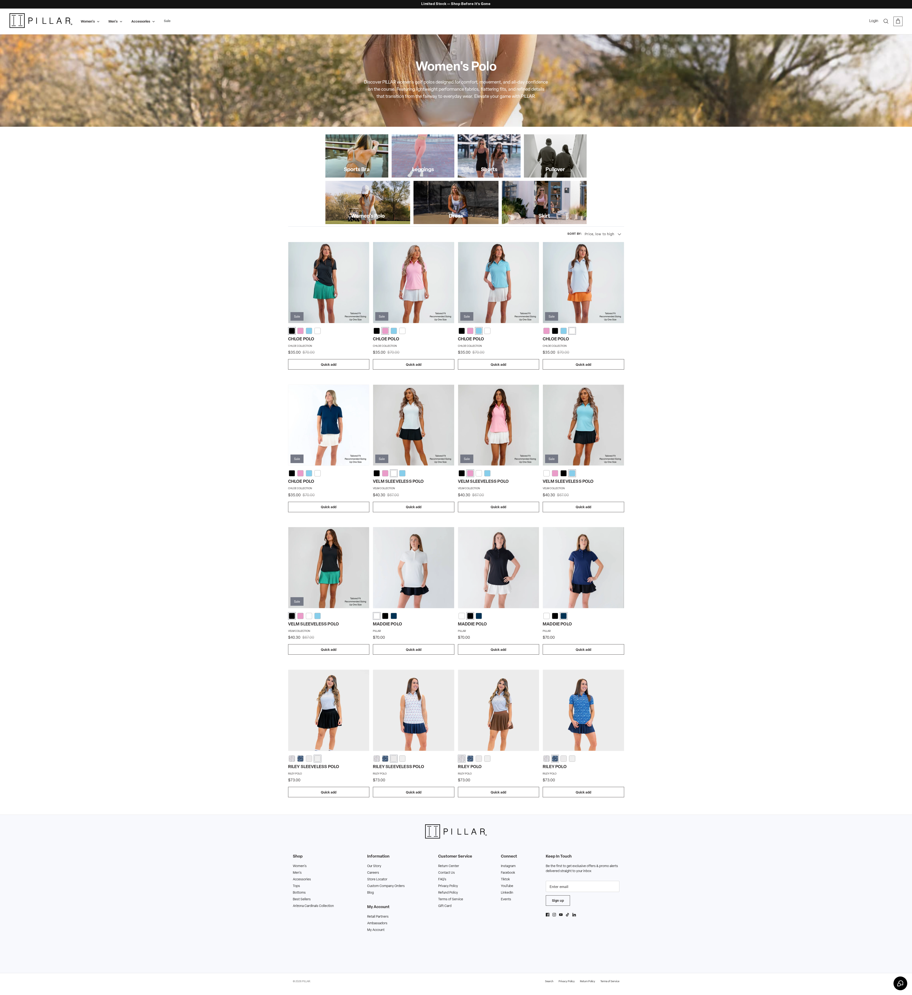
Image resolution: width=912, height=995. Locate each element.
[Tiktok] (567, 914)
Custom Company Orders (386, 886)
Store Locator (377, 879)
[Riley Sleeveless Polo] (329, 710)
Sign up (558, 901)
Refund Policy (448, 893)
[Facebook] (547, 914)
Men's (113, 21)
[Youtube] (561, 914)
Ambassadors (377, 923)
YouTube (507, 886)
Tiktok (505, 879)
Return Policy (587, 981)
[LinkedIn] (574, 914)
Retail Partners (378, 917)
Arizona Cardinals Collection (313, 906)
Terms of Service (450, 899)
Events (506, 899)
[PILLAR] (41, 21)
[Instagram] (554, 914)
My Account (376, 930)
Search (549, 981)
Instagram (508, 866)
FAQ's (442, 879)
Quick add (328, 365)
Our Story (374, 866)
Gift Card (444, 906)
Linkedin (507, 893)
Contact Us (446, 873)
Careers (373, 873)
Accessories (140, 21)
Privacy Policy (448, 886)
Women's (88, 21)
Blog (370, 893)
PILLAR (306, 981)
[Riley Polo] (498, 710)
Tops (296, 886)
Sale (167, 21)
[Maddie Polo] (413, 567)
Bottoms (299, 893)
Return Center (448, 866)
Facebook (508, 873)
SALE (451, 4)
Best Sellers (302, 899)
